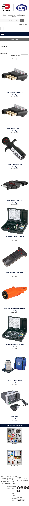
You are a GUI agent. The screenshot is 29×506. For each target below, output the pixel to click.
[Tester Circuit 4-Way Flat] (14, 113)
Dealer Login (11, 15)
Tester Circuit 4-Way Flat (14, 128)
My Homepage (21, 15)
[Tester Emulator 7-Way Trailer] (14, 257)
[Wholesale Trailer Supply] (14, 8)
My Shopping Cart (14, 490)
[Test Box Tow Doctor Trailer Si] (14, 221)
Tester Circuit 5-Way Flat (14, 200)
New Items (3, 481)
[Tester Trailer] (14, 401)
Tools (12, 42)
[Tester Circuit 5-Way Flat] (14, 185)
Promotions (4, 483)
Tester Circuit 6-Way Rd (14, 164)
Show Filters (14, 39)
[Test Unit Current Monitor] (14, 365)
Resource (9, 491)
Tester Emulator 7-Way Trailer (14, 272)
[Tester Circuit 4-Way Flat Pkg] (14, 77)
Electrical (14, 443)
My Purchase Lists (14, 498)
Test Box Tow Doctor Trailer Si (14, 236)
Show (22, 500)
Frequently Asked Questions (9, 488)
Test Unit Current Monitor (14, 380)
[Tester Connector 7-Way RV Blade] (14, 293)
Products (14, 16)
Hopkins (14, 239)
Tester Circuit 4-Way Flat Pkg (14, 92)
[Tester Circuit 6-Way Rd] (14, 149)
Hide (19, 500)
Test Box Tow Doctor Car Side (14, 344)
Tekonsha (14, 275)
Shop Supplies (14, 465)
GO (22, 20)
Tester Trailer (14, 416)
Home (4, 15)
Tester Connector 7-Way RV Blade (14, 308)
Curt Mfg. (14, 95)
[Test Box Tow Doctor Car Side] (14, 329)
